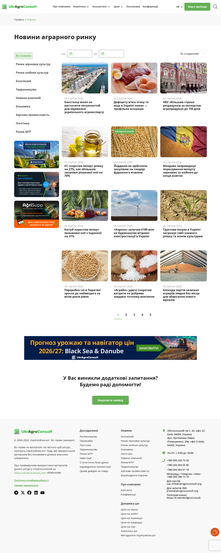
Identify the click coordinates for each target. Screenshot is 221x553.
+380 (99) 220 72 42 (178, 460)
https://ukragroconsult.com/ (30, 472)
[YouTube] (42, 493)
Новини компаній (28, 98)
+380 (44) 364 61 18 (178, 469)
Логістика (22, 123)
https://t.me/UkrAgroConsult (184, 497)
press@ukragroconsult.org (182, 490)
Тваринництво (26, 89)
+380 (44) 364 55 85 (178, 465)
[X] (23, 493)
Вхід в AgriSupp (197, 6)
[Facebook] (29, 493)
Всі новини (23, 56)
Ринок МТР (23, 132)
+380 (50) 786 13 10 (178, 476)
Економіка (23, 106)
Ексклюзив (23, 81)
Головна (19, 19)
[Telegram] (16, 493)
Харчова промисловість (32, 115)
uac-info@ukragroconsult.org (184, 483)
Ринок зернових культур (33, 64)
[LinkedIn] (36, 493)
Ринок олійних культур (32, 72)
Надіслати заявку (110, 400)
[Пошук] (215, 6)
